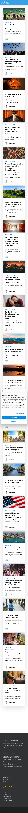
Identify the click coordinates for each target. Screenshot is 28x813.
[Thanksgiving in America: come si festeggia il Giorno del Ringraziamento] (14, 166)
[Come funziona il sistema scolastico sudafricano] (14, 380)
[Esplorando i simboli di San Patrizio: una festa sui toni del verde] (14, 203)
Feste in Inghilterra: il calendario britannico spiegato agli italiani (13, 763)
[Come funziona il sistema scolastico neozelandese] (14, 349)
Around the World (10, 92)
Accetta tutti (14, 417)
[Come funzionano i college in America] (14, 615)
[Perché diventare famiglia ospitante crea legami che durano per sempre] (14, 314)
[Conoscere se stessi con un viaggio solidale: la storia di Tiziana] (14, 581)
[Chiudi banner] (25, 390)
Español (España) (7, 798)
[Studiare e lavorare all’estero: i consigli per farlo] (14, 688)
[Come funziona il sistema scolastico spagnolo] (14, 447)
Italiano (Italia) (6, 794)
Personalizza (13, 421)
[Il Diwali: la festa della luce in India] (14, 94)
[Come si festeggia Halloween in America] (14, 278)
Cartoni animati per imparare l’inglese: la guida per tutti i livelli (13, 760)
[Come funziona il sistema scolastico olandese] (14, 480)
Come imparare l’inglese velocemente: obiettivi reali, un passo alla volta (12, 757)
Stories (5, 781)
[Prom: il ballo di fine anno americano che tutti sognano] (14, 25)
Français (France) (7, 796)
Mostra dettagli (20, 413)
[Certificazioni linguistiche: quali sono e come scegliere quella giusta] (14, 652)
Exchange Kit (8, 22)
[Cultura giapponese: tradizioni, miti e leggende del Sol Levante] (14, 128)
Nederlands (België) (8, 800)
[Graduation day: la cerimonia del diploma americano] (14, 60)
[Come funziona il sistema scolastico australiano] (14, 547)
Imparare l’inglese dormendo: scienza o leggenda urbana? (12, 767)
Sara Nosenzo (12, 39)
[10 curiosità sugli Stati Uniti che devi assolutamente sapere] (14, 513)
